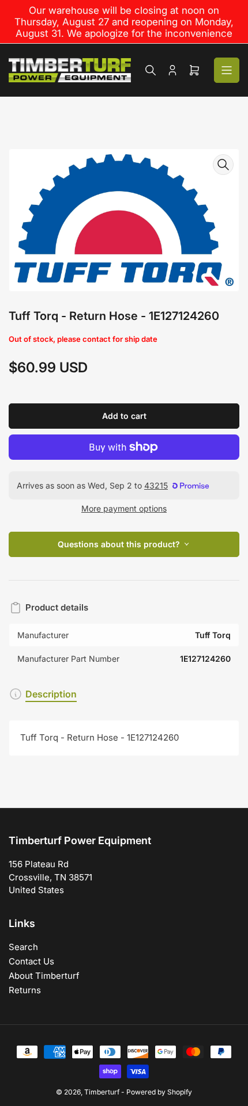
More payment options (124, 508)
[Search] (150, 70)
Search (23, 946)
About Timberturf (44, 975)
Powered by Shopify (159, 1092)
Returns (25, 990)
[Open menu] (226, 70)
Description (51, 694)
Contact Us (31, 961)
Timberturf (101, 1092)
